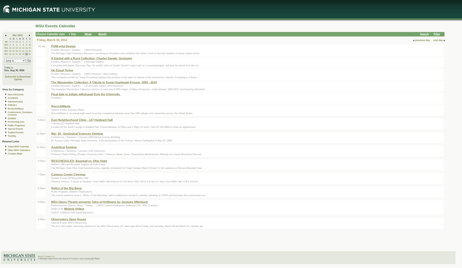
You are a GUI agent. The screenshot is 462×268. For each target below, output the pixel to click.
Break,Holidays (16, 108)
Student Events (15, 132)
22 (23, 51)
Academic (13, 98)
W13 (6, 54)
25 (10, 54)
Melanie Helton (74, 208)
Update (18, 79)
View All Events (16, 94)
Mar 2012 (18, 35)
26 (10, 42)
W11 (6, 48)
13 (17, 48)
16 (26, 48)
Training (12, 136)
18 (10, 51)
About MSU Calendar (18, 146)
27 (13, 42)
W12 (6, 51)
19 (13, 51)
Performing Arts (16, 122)
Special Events (15, 129)
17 (30, 48)
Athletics (12, 105)
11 (10, 48)
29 (20, 42)
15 (23, 48)
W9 (6, 42)
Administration (15, 101)
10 (30, 45)
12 (13, 48)
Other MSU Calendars (19, 150)
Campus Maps (15, 153)
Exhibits (12, 118)
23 (26, 51)
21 (20, 51)
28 (17, 42)
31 (30, 54)
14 (20, 48)
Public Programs (16, 125)
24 (30, 51)
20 (17, 51)
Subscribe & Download (17, 76)
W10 (6, 45)
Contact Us (50, 256)
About (40, 256)
